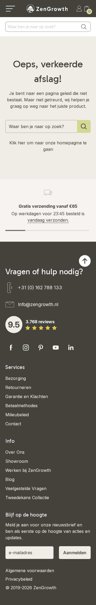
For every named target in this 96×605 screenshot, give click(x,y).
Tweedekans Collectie (27, 497)
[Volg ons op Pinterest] (40, 347)
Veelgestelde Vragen (25, 488)
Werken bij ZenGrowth (28, 470)
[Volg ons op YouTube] (55, 347)
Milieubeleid (17, 414)
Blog (9, 479)
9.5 (14, 324)
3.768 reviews (40, 321)
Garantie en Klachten (26, 396)
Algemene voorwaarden (29, 570)
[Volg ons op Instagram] (25, 347)
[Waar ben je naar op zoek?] (84, 126)
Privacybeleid (18, 579)
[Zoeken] (83, 27)
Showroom (16, 461)
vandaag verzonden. (48, 220)
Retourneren (18, 387)
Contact (13, 423)
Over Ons (15, 452)
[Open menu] (10, 8)
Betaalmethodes (21, 405)
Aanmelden (74, 552)
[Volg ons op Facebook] (11, 347)
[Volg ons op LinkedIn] (70, 347)
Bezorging (15, 378)
